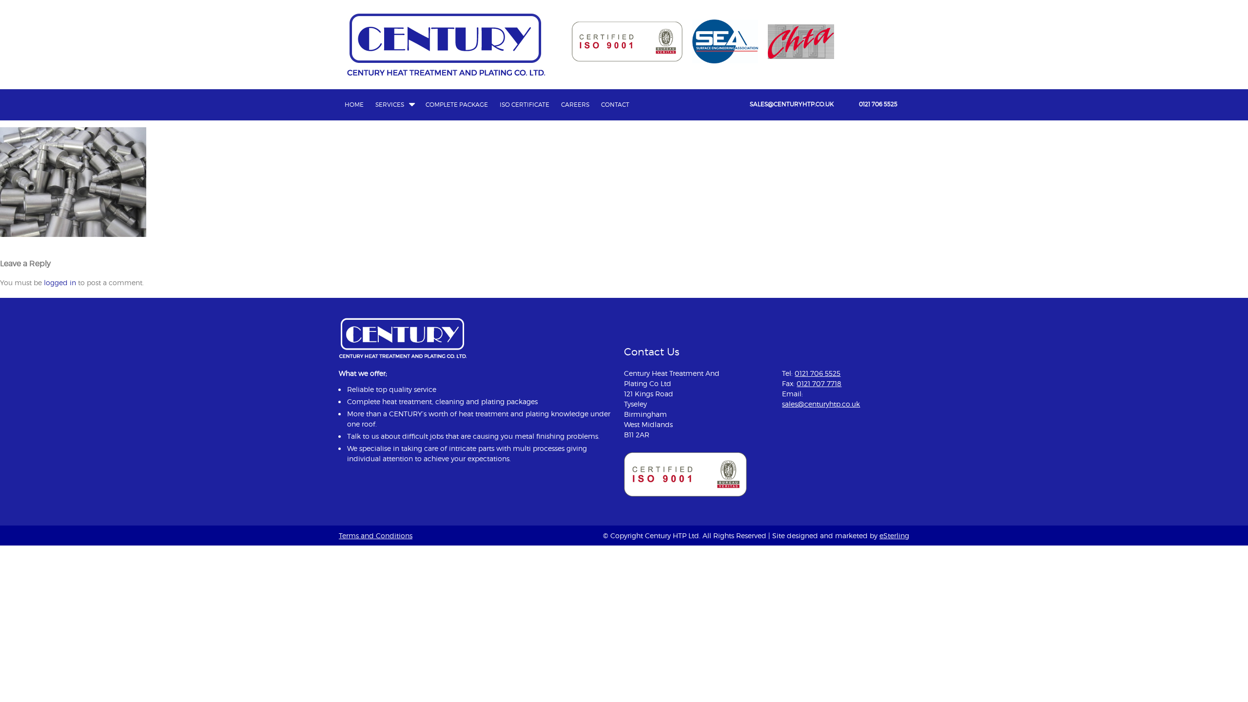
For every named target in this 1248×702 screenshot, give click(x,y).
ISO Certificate (524, 104)
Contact (615, 104)
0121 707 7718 (819, 383)
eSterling (894, 535)
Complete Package (457, 104)
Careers (575, 104)
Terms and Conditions (375, 535)
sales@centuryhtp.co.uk (792, 104)
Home (354, 104)
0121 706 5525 (878, 104)
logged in (60, 282)
